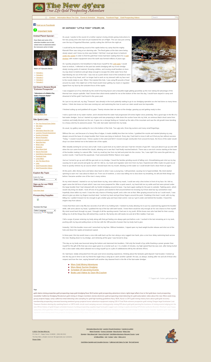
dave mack (157, 293)
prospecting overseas (52, 301)
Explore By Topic (38, 177)
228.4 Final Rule (121, 301)
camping (92, 304)
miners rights (125, 293)
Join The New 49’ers (42, 161)
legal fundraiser (165, 301)
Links (37, 163)
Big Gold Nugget (134, 342)
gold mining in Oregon (75, 296)
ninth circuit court (82, 304)
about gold (126, 304)
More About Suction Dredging (84, 267)
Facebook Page (112, 18)
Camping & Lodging (42, 140)
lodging (167, 304)
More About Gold (41, 149)
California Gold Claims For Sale (119, 342)
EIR (120, 304)
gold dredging (79, 293)
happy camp (43, 315)
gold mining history (138, 299)
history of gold (47, 307)
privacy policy (102, 310)
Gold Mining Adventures (44, 154)
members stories (90, 296)
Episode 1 (39, 73)
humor (89, 301)
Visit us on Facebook (46, 25)
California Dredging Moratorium (54, 296)
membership (38, 301)
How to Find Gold (41, 152)
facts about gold (152, 299)
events (161, 304)
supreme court (39, 312)
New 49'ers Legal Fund (59, 310)
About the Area (41, 142)
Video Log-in (122, 337)
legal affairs (135, 293)
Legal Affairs (40, 159)
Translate (50, 213)
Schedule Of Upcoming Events (85, 270)
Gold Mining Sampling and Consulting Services (94, 342)
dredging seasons (72, 312)
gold (48, 310)
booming (64, 301)
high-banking (97, 299)
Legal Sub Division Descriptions (125, 312)
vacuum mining (102, 304)
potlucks (149, 307)
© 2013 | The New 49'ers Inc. (41, 331)
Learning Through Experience (46, 133)
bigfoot (110, 312)
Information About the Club (68, 18)
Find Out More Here (40, 114)
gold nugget (109, 307)
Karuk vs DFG (125, 299)
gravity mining (113, 304)
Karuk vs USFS (69, 304)
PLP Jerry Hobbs (144, 312)
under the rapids (69, 56)
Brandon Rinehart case (162, 307)
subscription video (144, 296)
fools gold (103, 312)
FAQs (82, 312)
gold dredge (133, 310)
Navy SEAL (115, 299)
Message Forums (129, 334)
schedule (63, 307)
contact (168, 312)
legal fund (100, 307)
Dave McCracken (92, 293)
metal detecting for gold (127, 296)
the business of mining (150, 304)
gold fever (96, 312)
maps (72, 293)
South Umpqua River (89, 310)
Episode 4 (39, 80)
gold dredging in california (118, 310)
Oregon (56, 307)
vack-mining (118, 307)
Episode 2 (39, 75)
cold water (117, 64)
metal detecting (68, 299)
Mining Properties (41, 137)
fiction (162, 278)
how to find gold (146, 293)
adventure (96, 301)
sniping (111, 301)
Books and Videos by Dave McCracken (89, 273)
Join (106, 337)
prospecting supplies (88, 307)
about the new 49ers (159, 296)
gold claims (38, 293)
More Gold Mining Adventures (84, 264)
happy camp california (53, 299)
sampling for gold (85, 299)
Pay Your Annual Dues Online (45, 123)
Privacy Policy (36, 339)
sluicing (50, 304)
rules (76, 299)
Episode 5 (39, 82)
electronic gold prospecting (107, 296)
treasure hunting (73, 307)
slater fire (88, 312)
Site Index (39, 126)
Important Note (45, 31)
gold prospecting (171, 278)
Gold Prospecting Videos (129, 18)
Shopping (100, 18)
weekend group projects (77, 301)
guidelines (107, 299)
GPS (139, 307)
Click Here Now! (38, 190)
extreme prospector (135, 301)
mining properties (49, 293)
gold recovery (164, 299)
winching (133, 307)
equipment (104, 301)
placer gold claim (158, 312)
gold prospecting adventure (109, 293)
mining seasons (74, 310)
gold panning (136, 304)
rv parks (127, 307)
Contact (52, 18)
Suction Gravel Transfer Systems (150, 310)
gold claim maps (170, 310)
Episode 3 (39, 77)
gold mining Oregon (150, 301)
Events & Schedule (87, 18)
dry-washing (58, 304)
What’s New (40, 145)
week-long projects (58, 312)
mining (47, 312)
